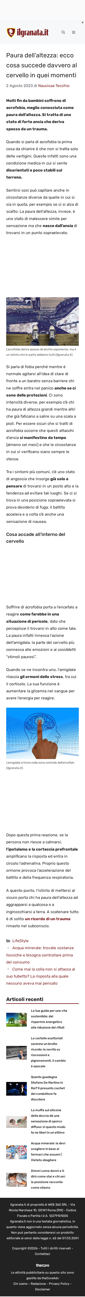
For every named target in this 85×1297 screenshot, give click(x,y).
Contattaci (42, 1254)
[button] (63, 32)
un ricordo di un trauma (47, 918)
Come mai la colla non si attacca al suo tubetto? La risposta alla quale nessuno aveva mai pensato (40, 976)
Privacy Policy (59, 1284)
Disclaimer (42, 1289)
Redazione (38, 1284)
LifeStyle (20, 940)
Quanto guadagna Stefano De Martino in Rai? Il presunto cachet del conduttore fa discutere (48, 1088)
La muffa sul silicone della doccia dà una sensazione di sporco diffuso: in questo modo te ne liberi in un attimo (48, 1121)
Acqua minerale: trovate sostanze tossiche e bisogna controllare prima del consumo (40, 954)
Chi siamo (20, 1284)
